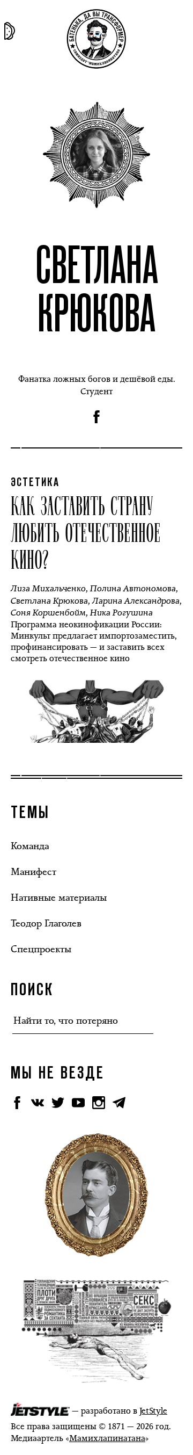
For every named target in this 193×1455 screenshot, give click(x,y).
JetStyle (153, 1410)
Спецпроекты (41, 949)
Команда (30, 845)
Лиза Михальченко (48, 588)
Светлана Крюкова (49, 600)
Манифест (33, 871)
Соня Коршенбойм (48, 612)
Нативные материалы (59, 897)
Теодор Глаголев (46, 923)
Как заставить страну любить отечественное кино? (86, 531)
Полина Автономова (133, 588)
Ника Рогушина (121, 612)
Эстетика (35, 483)
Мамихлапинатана (107, 1438)
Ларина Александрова (136, 600)
